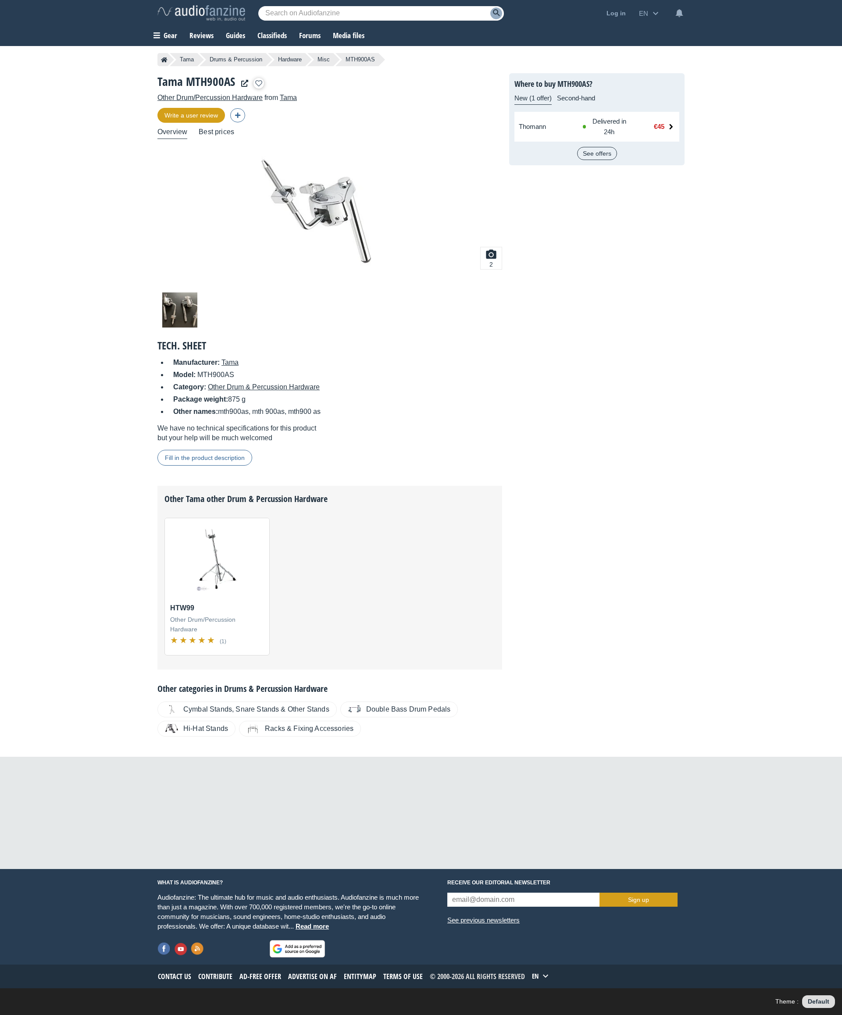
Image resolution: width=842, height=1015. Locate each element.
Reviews (201, 35)
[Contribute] (237, 115)
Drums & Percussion (236, 59)
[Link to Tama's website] (242, 83)
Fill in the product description (205, 457)
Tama (187, 59)
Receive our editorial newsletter (498, 883)
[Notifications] (679, 13)
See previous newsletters (483, 920)
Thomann (532, 126)
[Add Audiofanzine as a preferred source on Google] (297, 949)
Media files (348, 35)
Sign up (638, 899)
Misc (324, 59)
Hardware (290, 59)
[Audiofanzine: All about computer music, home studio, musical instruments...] (201, 13)
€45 (659, 126)
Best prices (216, 131)
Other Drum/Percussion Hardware (210, 97)
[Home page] (164, 59)
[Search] (496, 13)
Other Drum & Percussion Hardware (264, 387)
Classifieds (272, 35)
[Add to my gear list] (258, 83)
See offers (597, 153)
